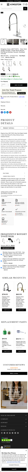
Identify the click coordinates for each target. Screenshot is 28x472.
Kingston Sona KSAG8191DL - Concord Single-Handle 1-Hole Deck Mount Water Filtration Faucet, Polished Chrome (14, 267)
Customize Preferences (14, 465)
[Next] (25, 25)
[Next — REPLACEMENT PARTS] (25, 333)
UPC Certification (19, 213)
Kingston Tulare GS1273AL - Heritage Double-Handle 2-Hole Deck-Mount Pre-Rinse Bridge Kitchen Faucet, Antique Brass (20, 301)
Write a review (14, 373)
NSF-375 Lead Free (20, 214)
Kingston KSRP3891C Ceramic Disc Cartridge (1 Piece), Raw (6, 344)
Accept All (14, 469)
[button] (14, 127)
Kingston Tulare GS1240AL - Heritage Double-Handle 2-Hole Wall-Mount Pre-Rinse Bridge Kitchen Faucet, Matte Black (6, 301)
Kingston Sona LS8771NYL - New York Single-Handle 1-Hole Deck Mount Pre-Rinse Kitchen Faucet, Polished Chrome (14, 253)
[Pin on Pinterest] (10, 112)
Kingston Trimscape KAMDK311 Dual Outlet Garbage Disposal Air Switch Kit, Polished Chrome (14, 260)
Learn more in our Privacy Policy (14, 461)
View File (5, 205)
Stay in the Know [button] (8, 415)
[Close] (26, 450)
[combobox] (12, 8)
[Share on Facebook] (2, 112)
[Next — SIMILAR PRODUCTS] (25, 289)
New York (12, 57)
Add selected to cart (8, 248)
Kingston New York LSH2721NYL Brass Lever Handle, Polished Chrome (21, 343)
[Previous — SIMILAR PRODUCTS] (2, 289)
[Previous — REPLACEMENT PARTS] (2, 333)
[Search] (25, 8)
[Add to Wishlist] (26, 13)
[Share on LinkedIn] (7, 112)
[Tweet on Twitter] (5, 112)
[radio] (3, 63)
